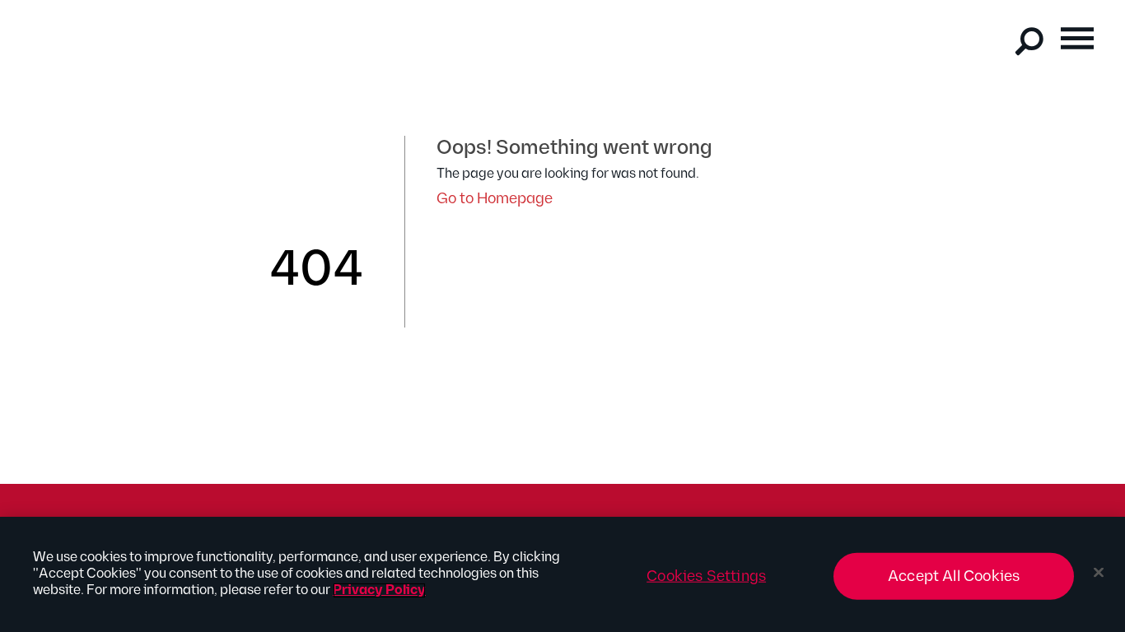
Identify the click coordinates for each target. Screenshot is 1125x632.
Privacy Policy (379, 590)
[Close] (1099, 573)
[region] (562, 574)
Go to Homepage (494, 198)
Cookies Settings (706, 576)
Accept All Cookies (954, 576)
